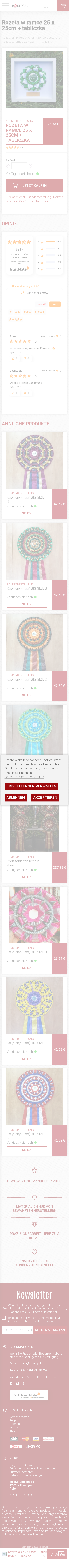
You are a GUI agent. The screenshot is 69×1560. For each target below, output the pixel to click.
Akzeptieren (45, 797)
